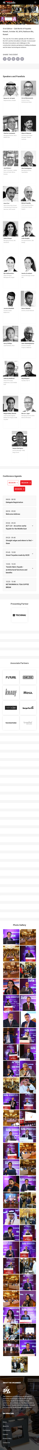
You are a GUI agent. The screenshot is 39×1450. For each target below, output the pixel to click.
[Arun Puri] (10, 193)
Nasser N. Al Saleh (9, 98)
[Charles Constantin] (10, 123)
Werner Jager (25, 413)
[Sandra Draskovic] (28, 263)
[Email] (22, 59)
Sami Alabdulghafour (27, 343)
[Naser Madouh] (28, 298)
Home (5, 1422)
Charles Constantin (9, 133)
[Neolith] (11, 708)
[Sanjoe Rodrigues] (19, 438)
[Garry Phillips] (10, 334)
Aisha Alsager (8, 238)
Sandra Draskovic (26, 273)
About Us (6, 1426)
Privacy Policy (7, 1438)
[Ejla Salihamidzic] (10, 263)
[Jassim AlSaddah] (10, 298)
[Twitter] (9, 59)
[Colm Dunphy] (28, 228)
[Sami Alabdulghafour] (28, 334)
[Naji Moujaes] (28, 369)
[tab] (19, 501)
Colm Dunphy (25, 238)
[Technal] (19, 615)
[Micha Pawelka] (28, 193)
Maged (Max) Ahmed (10, 413)
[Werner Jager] (28, 404)
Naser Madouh (25, 308)
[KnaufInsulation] (11, 692)
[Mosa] (28, 692)
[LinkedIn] (13, 59)
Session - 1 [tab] (13, 483)
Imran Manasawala (27, 98)
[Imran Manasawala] (28, 88)
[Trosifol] (28, 723)
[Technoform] (11, 723)
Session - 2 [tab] (26, 483)
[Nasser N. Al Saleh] (10, 88)
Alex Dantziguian (26, 168)
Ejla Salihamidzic (9, 273)
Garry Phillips (8, 343)
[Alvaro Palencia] (28, 123)
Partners (5, 1434)
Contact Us (6, 1442)
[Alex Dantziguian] (28, 158)
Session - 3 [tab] (19, 489)
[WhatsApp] (18, 59)
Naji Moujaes (25, 378)
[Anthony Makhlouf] (10, 369)
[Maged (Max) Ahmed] (10, 404)
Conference (6, 1430)
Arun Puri (6, 203)
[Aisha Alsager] (10, 228)
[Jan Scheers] (10, 158)
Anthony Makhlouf (9, 378)
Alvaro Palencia (26, 133)
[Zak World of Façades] (9, 2)
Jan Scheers (7, 168)
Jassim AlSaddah (9, 308)
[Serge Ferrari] (28, 708)
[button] (5, 14)
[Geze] (28, 677)
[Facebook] (5, 59)
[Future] (11, 677)
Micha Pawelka (26, 203)
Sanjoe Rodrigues (17, 448)
